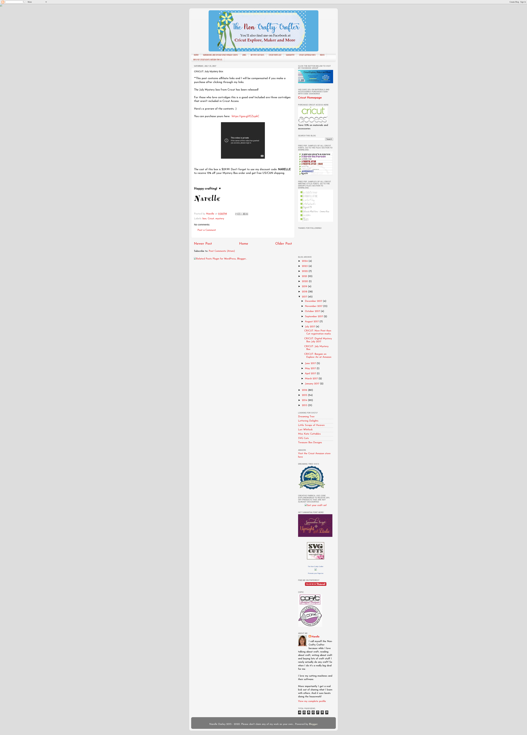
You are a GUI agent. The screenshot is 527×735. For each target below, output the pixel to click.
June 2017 (311, 363)
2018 (305, 292)
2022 (305, 271)
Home (196, 55)
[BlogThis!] (239, 214)
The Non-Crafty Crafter (315, 566)
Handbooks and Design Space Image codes (220, 55)
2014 (305, 400)
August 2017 (312, 321)
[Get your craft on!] (315, 505)
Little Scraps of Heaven (311, 425)
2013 (305, 405)
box (204, 218)
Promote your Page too (315, 573)
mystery (219, 218)
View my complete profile (312, 701)
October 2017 (313, 311)
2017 (305, 297)
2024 (305, 261)
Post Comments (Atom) (222, 251)
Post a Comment (206, 230)
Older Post (283, 243)
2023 (305, 266)
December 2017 (314, 301)
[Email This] (236, 214)
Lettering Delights (308, 421)
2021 (305, 276)
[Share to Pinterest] (247, 214)
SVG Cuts (303, 438)
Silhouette (290, 55)
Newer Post (203, 243)
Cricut (211, 218)
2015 (305, 395)
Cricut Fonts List (275, 55)
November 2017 (314, 306)
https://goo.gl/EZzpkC (245, 116)
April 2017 (311, 373)
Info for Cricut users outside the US (207, 59)
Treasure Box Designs (310, 442)
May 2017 (311, 368)
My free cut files (257, 55)
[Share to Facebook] (244, 214)
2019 (305, 286)
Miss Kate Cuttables (309, 434)
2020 (305, 281)
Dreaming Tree (306, 416)
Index (322, 55)
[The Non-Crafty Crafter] (316, 570)
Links (244, 55)
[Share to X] (241, 214)
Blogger (313, 724)
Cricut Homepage (310, 97)
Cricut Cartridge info (307, 55)
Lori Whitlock (305, 430)
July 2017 (310, 327)
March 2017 (312, 379)
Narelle (315, 637)
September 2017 (314, 316)
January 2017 (312, 384)
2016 (305, 390)
